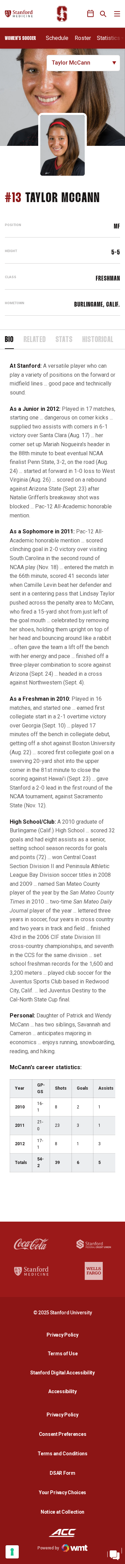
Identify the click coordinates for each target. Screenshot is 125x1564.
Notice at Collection (62, 1512)
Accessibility (64, 1391)
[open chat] (114, 1553)
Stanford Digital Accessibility (64, 1372)
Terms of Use (63, 1353)
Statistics (108, 38)
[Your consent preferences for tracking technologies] (12, 1551)
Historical (98, 340)
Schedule (57, 38)
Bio (9, 340)
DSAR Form (62, 1473)
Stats (64, 340)
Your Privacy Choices (62, 1492)
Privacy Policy (64, 1335)
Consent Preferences (62, 1434)
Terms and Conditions (62, 1453)
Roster (83, 38)
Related (35, 340)
